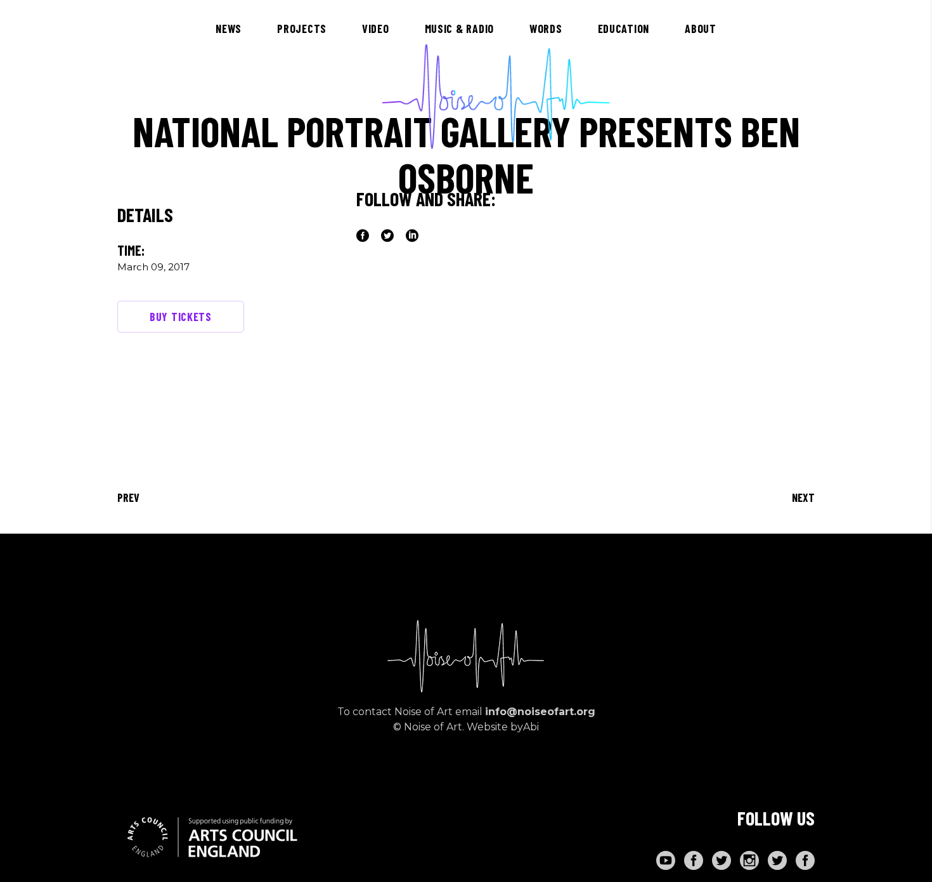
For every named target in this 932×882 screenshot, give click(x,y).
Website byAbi (503, 727)
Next (803, 497)
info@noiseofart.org (540, 712)
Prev (128, 497)
